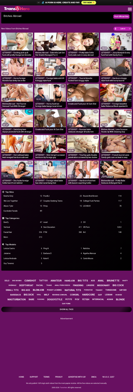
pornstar (88, 290)
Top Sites (9, 192)
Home (21, 377)
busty (125, 281)
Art (102, 232)
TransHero (63, 387)
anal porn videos (62, 285)
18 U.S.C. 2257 (108, 377)
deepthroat (26, 285)
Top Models (10, 244)
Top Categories (12, 218)
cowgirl (74, 295)
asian (110, 299)
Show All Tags (66, 309)
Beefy (23, 222)
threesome (110, 290)
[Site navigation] (130, 9)
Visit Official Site (121, 16)
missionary (103, 285)
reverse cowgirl (59, 295)
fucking (40, 299)
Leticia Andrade (23, 258)
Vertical (23, 227)
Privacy (58, 377)
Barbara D (62, 253)
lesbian (108, 295)
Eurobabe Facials (23, 211)
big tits (83, 280)
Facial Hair (23, 232)
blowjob (38, 289)
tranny (99, 290)
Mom (23, 237)
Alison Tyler (23, 206)
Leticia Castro (23, 248)
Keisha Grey (23, 196)
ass (93, 280)
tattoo (43, 280)
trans (49, 285)
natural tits (73, 290)
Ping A (62, 248)
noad (62, 222)
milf (46, 294)
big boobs (16, 281)
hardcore (88, 294)
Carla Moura (102, 258)
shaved (118, 295)
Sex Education (62, 227)
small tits (12, 290)
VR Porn (102, 227)
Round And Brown (102, 196)
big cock (118, 285)
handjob (70, 280)
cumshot (30, 280)
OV (102, 222)
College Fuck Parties (102, 201)
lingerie (90, 285)
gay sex (123, 290)
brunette (113, 280)
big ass (26, 290)
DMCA (93, 377)
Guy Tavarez (23, 263)
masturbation (17, 299)
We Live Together (23, 201)
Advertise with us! (77, 377)
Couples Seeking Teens (62, 201)
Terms (46, 377)
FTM (62, 232)
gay (100, 295)
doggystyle (54, 299)
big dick (29, 294)
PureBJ (62, 196)
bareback (15, 295)
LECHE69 (102, 206)
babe (31, 299)
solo (7, 281)
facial (39, 285)
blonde (120, 299)
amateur (56, 280)
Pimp (62, 206)
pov (77, 299)
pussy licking (54, 290)
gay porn (66, 304)
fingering (78, 285)
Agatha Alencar (102, 253)
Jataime (23, 253)
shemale (12, 285)
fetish (85, 299)
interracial (98, 299)
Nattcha (102, 248)
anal (101, 280)
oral (39, 295)
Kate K (62, 258)
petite (68, 299)
